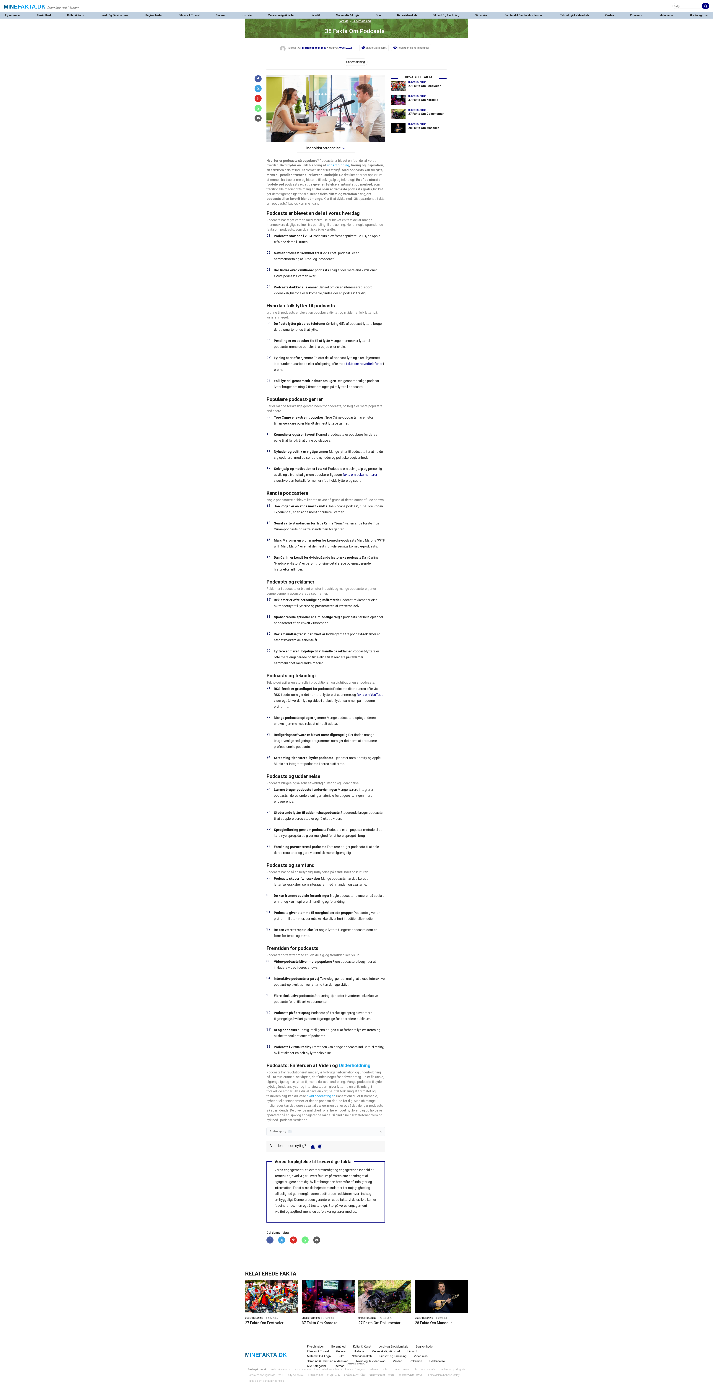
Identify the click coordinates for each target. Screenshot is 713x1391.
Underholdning (361, 21)
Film (378, 15)
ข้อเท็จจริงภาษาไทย (355, 1375)
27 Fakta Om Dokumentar (426, 114)
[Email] (258, 118)
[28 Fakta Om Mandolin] (398, 128)
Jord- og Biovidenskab (115, 15)
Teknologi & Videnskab (574, 15)
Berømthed (44, 15)
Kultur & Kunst (76, 15)
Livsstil (315, 15)
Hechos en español (425, 1369)
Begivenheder (153, 15)
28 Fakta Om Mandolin (423, 128)
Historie (247, 15)
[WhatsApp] (258, 108)
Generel (220, 15)
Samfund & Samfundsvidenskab (524, 15)
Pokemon (636, 15)
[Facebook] (258, 78)
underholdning (338, 165)
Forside (343, 21)
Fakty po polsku (295, 1375)
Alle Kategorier (698, 15)
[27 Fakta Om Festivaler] (398, 86)
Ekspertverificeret (376, 47)
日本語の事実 (315, 1375)
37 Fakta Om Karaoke (423, 100)
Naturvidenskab (407, 15)
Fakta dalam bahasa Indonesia (266, 1380)
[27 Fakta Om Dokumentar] (398, 114)
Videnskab (481, 15)
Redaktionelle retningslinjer (413, 47)
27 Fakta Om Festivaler (424, 86)
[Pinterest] (258, 98)
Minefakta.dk (24, 7)
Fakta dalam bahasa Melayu (444, 1375)
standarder (334, 1188)
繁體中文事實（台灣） (382, 1375)
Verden (609, 15)
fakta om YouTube (370, 695)
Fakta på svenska (280, 1369)
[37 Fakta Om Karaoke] (398, 100)
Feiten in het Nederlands (328, 1369)
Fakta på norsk (302, 1369)
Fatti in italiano (402, 1369)
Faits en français (355, 1369)
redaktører (344, 1194)
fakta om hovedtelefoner (364, 364)
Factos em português (452, 1369)
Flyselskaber (13, 15)
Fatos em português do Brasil (265, 1375)
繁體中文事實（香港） (412, 1375)
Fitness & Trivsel (189, 15)
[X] (258, 88)
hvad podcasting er (321, 1096)
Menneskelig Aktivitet (281, 15)
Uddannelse (665, 15)
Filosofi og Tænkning (446, 15)
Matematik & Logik (347, 15)
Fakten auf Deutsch (379, 1369)
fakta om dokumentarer (360, 475)
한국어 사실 (333, 1375)
